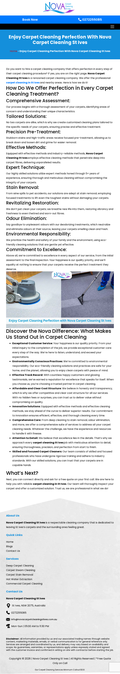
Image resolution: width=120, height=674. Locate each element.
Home (13, 51)
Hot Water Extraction (19, 579)
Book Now (30, 19)
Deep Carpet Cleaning (20, 565)
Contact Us (13, 551)
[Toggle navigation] (112, 27)
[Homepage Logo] (58, 7)
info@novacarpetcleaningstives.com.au (34, 619)
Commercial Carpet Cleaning (24, 583)
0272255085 (91, 19)
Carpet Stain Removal (19, 574)
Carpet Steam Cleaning (20, 570)
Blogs (9, 546)
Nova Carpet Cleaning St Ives (50, 658)
